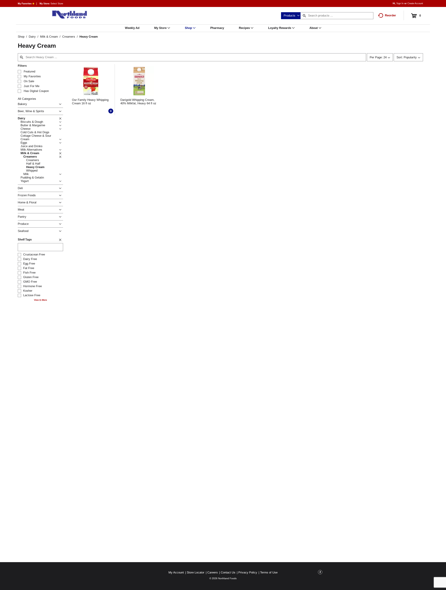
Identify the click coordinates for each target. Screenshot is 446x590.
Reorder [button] (390, 15)
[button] (59, 104)
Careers (212, 572)
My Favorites (25, 3)
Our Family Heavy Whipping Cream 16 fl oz (90, 101)
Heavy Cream (88, 36)
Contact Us (228, 572)
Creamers (68, 36)
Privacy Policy (247, 572)
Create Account (415, 3)
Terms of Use (269, 572)
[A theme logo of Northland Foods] (68, 14)
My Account (176, 572)
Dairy (32, 36)
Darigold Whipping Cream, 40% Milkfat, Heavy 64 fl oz (138, 101)
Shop (21, 36)
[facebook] (320, 572)
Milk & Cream (49, 36)
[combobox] (291, 15)
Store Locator (195, 572)
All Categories (27, 98)
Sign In (399, 3)
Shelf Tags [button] (25, 239)
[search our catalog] (304, 15)
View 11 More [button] (40, 300)
